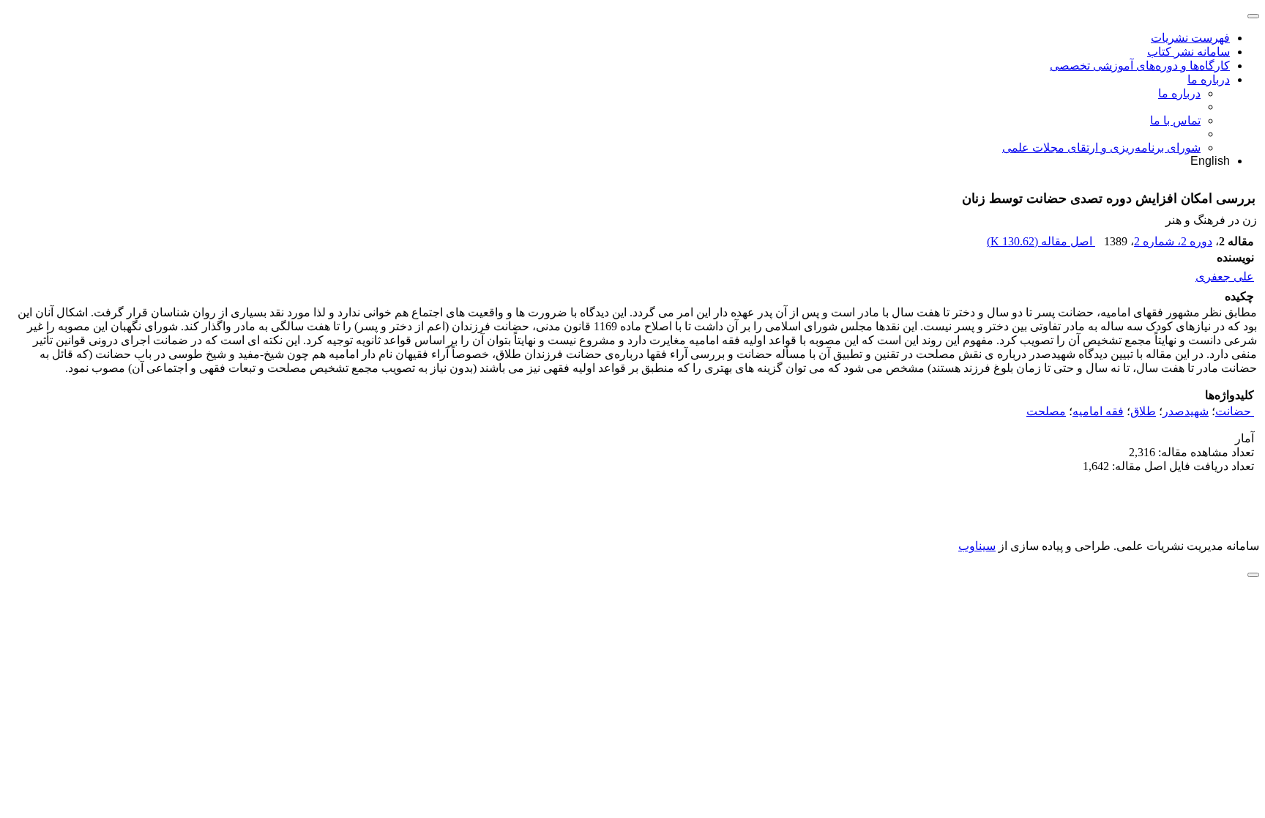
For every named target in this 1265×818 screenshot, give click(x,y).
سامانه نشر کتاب (1188, 51)
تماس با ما (1175, 120)
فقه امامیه (1098, 411)
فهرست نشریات (1190, 37)
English (1210, 161)
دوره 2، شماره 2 (1173, 241)
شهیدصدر (1186, 411)
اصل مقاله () (1041, 241)
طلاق (1143, 411)
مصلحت (1046, 411)
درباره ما (1208, 79)
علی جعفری (1224, 276)
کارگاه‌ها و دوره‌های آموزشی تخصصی (1140, 65)
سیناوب (977, 546)
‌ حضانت (1234, 411)
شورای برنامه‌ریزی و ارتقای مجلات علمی (1101, 147)
